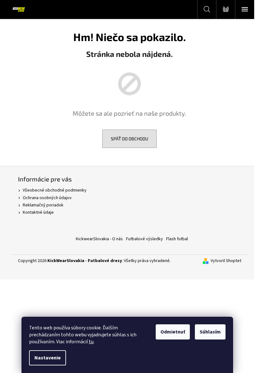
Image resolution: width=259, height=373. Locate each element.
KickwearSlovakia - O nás (99, 239)
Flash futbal (177, 239)
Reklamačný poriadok (43, 205)
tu (91, 341)
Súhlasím (210, 331)
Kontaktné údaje (38, 212)
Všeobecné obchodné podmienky (55, 190)
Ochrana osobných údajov (47, 198)
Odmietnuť (172, 331)
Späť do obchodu (129, 138)
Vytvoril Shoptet (226, 261)
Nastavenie (47, 357)
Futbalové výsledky (144, 239)
